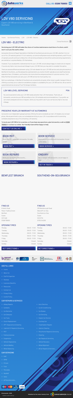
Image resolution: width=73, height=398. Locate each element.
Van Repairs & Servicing (46, 338)
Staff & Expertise (9, 276)
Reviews (6, 279)
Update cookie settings (8, 395)
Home (6, 269)
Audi (5, 356)
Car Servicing (43, 314)
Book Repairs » (11, 162)
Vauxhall (6, 373)
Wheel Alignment (44, 345)
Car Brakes (42, 311)
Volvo (5, 376)
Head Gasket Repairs (45, 325)
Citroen (6, 363)
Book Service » (46, 146)
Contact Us (7, 290)
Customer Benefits (10, 283)
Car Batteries (8, 311)
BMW (5, 359)
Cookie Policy (8, 297)
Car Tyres (7, 318)
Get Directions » (11, 248)
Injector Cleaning (44, 328)
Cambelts (7, 307)
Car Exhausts (8, 314)
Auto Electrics (43, 304)
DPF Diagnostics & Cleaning (12, 325)
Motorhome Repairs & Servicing (49, 331)
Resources (7, 286)
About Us (6, 273)
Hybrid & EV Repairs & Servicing (14, 328)
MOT (5, 331)
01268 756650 (56, 3)
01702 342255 (41, 220)
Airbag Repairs (8, 304)
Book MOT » (9, 146)
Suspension (7, 338)
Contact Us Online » (12, 128)
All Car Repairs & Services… (47, 348)
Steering (41, 335)
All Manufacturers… (10, 380)
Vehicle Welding (8, 345)
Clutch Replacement (10, 321)
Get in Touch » (46, 164)
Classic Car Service (45, 318)
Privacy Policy (8, 293)
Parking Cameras (9, 335)
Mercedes (7, 370)
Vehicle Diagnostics (10, 342)
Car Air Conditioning (45, 307)
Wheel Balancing (9, 348)
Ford (5, 366)
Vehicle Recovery (44, 342)
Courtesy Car (43, 321)
